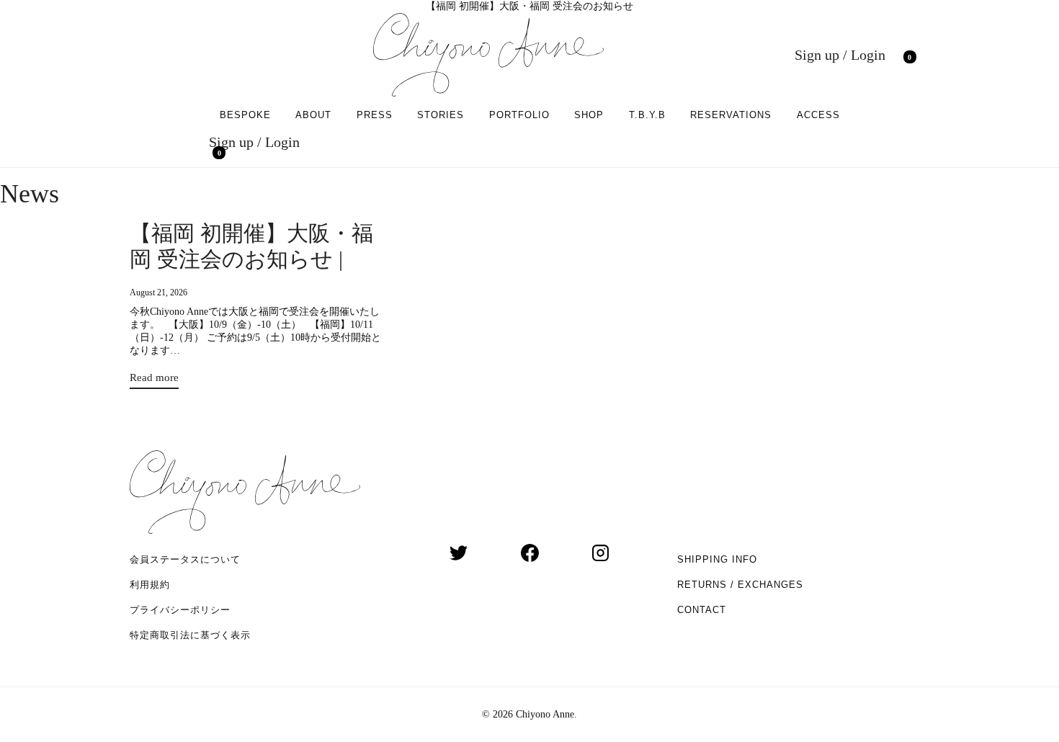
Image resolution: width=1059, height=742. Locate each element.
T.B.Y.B (647, 114)
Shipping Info (717, 559)
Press (375, 114)
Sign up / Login (840, 55)
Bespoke (245, 114)
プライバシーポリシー (180, 609)
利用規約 (150, 584)
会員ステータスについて (185, 559)
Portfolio (519, 114)
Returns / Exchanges (740, 584)
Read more (154, 380)
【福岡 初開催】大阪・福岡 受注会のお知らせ (529, 6)
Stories (440, 114)
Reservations (731, 114)
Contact (701, 609)
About (313, 114)
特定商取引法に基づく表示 (190, 635)
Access (818, 114)
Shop (589, 114)
